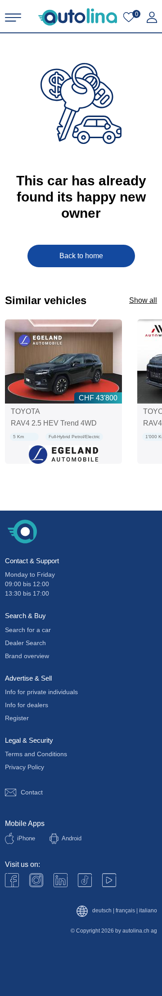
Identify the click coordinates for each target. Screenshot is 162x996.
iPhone (26, 838)
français (125, 911)
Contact (32, 792)
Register (17, 718)
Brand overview (27, 656)
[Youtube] (36, 880)
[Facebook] (12, 880)
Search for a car (28, 629)
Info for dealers (26, 705)
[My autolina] (152, 18)
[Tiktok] (85, 880)
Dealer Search (25, 642)
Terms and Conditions (36, 754)
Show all (143, 300)
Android (71, 838)
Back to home (81, 256)
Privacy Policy (24, 767)
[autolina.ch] (77, 17)
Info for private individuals (41, 691)
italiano (148, 911)
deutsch (102, 911)
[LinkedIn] (61, 880)
